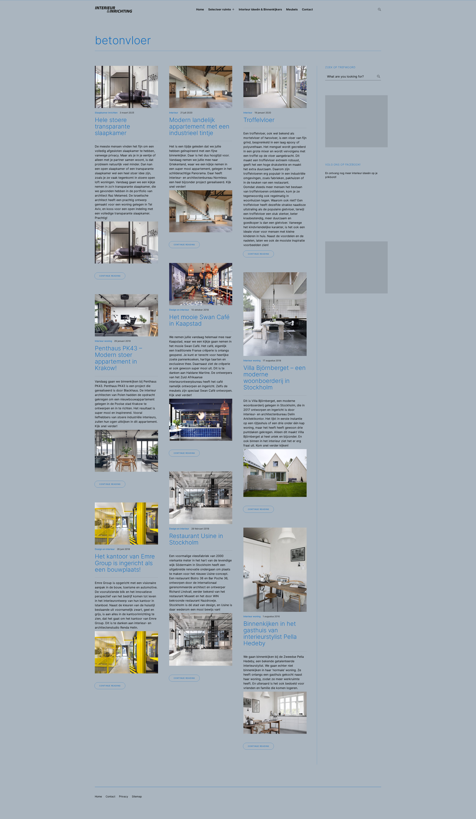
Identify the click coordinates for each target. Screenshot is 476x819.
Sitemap (137, 796)
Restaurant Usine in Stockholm (196, 539)
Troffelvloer (258, 119)
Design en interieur (179, 309)
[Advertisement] (356, 121)
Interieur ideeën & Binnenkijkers (260, 9)
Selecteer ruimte (219, 9)
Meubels (292, 9)
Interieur (173, 112)
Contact (307, 9)
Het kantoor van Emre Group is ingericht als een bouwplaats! (125, 563)
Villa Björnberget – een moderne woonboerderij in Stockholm (274, 377)
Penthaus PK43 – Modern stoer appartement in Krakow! (118, 358)
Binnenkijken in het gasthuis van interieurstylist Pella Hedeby (270, 633)
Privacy (123, 796)
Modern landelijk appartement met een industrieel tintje (199, 126)
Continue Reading (109, 276)
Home (200, 9)
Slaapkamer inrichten (106, 112)
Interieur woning (103, 341)
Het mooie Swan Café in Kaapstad (199, 320)
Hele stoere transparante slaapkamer (112, 126)
